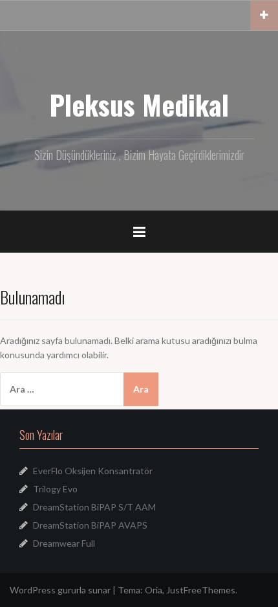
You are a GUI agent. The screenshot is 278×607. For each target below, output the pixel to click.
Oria (153, 589)
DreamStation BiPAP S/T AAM (94, 506)
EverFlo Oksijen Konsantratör (93, 470)
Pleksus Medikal (139, 104)
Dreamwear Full (64, 543)
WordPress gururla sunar (60, 589)
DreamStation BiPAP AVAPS (90, 525)
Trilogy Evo (55, 488)
